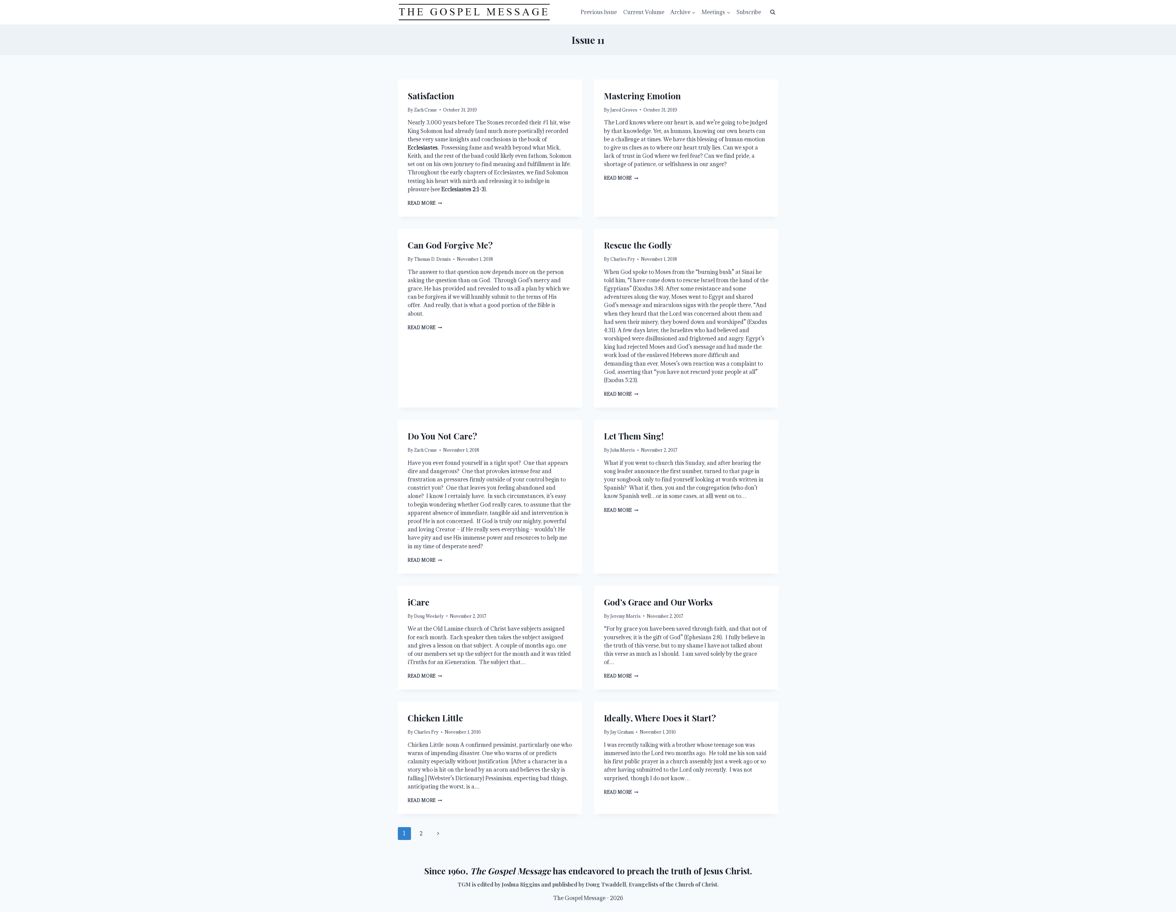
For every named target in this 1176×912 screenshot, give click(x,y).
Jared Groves (623, 110)
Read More (425, 203)
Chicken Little (435, 718)
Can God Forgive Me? (450, 245)
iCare (418, 602)
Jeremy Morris (625, 616)
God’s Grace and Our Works (658, 602)
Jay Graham (622, 732)
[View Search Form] (772, 12)
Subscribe (749, 12)
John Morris (622, 450)
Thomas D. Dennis (432, 259)
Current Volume (643, 12)
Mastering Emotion (642, 95)
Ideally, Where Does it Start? (660, 718)
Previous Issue (599, 12)
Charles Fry (622, 259)
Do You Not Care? (442, 436)
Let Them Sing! (634, 436)
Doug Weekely (429, 616)
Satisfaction (431, 95)
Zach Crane (425, 110)
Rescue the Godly (638, 245)
